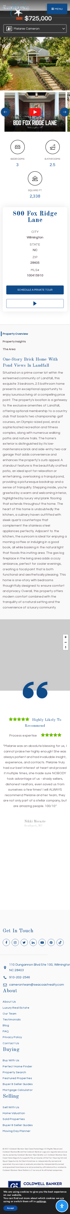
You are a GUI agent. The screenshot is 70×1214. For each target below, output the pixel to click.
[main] (35, 457)
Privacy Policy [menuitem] (12, 1042)
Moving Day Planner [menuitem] (17, 1136)
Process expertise (23, 735)
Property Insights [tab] (14, 341)
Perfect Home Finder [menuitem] (17, 1072)
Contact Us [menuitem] (11, 1048)
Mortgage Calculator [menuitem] (17, 1095)
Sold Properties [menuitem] (14, 1124)
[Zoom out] (65, 642)
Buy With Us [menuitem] (11, 1065)
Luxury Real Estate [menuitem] (16, 1013)
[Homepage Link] (16, 8)
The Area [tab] (9, 349)
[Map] (35, 655)
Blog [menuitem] (6, 1031)
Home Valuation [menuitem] (14, 1118)
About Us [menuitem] (9, 1007)
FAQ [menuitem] (6, 1036)
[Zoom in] (65, 637)
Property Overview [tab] (15, 333)
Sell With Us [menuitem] (11, 1112)
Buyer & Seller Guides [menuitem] (18, 1089)
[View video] (35, 111)
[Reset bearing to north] (65, 647)
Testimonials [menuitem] (12, 1025)
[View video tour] (35, 303)
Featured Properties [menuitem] (17, 1083)
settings (41, 1201)
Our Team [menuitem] (10, 1019)
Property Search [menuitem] (14, 1077)
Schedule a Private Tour (35, 290)
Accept (10, 1208)
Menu (58, 9)
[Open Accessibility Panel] (62, 1206)
